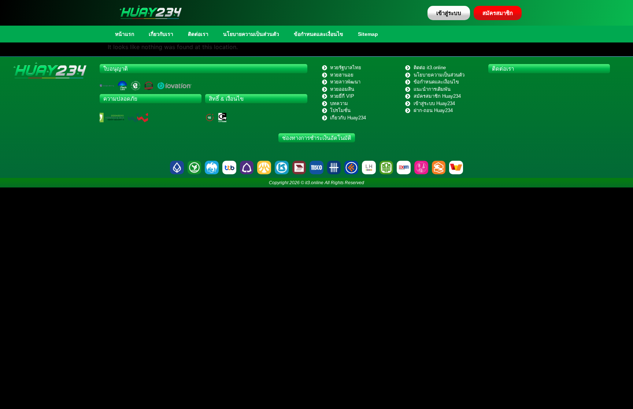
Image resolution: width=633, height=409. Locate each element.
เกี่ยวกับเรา (161, 34)
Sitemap (368, 34)
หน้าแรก (124, 34)
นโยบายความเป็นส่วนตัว (251, 34)
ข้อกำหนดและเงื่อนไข (318, 34)
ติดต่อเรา (198, 34)
